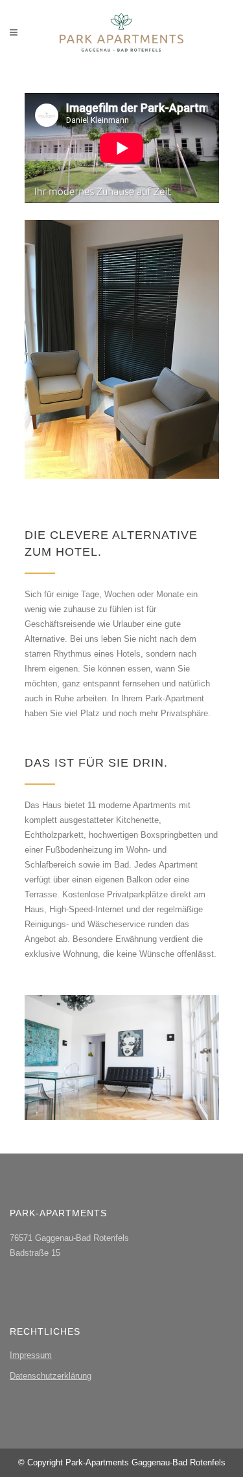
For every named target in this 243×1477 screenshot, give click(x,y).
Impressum (31, 1355)
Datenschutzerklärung (50, 1376)
